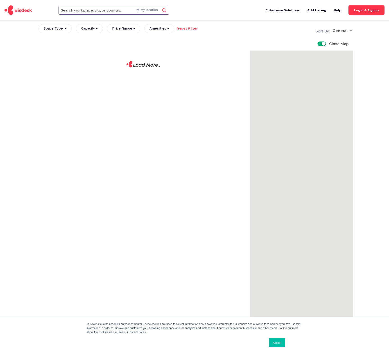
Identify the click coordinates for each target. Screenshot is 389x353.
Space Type (54, 28)
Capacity (88, 28)
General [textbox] (340, 31)
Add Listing (316, 10)
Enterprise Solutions (283, 10)
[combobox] (341, 30)
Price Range (122, 28)
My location (149, 10)
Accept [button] (277, 342)
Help (337, 10)
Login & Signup (366, 10)
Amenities (157, 28)
